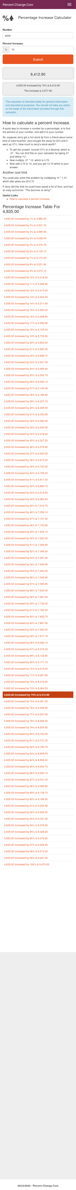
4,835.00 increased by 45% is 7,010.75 (26, 505)
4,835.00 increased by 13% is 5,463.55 (26, 297)
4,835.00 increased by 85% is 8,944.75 (26, 766)
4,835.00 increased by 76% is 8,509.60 (26, 707)
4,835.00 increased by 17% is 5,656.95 (26, 323)
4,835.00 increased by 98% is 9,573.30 (26, 851)
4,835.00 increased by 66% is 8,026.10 (26, 642)
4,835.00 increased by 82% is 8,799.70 (26, 747)
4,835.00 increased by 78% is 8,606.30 (26, 721)
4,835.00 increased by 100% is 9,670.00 (26, 864)
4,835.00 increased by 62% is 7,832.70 (26, 616)
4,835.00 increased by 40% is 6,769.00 (26, 473)
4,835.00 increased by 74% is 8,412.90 (26, 694)
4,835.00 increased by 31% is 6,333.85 (26, 414)
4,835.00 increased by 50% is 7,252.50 (26, 538)
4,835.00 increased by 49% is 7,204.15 (26, 531)
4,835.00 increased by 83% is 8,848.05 (26, 753)
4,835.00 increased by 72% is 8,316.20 (26, 681)
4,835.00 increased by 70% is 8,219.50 (26, 668)
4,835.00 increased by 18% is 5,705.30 (26, 329)
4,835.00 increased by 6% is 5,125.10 (25, 251)
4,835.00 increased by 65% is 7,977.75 (26, 636)
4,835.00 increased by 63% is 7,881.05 (26, 623)
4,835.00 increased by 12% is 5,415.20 (26, 290)
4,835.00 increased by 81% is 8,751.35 (26, 740)
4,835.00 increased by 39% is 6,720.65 (26, 466)
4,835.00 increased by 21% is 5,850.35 (26, 349)
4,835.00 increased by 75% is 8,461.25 (26, 701)
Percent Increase (13, 43)
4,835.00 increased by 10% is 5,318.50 (26, 277)
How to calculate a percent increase (30, 199)
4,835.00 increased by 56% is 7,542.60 (26, 577)
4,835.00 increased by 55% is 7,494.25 (26, 571)
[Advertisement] (38, 911)
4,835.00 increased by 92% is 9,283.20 (26, 812)
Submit (38, 59)
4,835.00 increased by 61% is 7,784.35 (26, 610)
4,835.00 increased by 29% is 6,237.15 (26, 401)
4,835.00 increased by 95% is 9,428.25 (26, 831)
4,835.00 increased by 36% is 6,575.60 (26, 447)
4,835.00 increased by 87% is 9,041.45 (26, 779)
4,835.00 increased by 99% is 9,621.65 (26, 857)
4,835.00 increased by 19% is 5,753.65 (26, 336)
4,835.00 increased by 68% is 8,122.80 (26, 655)
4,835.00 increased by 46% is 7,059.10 (26, 512)
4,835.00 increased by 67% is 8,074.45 (26, 649)
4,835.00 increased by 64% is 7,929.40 (26, 629)
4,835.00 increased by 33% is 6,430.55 (26, 427)
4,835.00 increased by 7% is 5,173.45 (25, 257)
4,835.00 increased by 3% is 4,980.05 (25, 231)
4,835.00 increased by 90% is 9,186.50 (26, 799)
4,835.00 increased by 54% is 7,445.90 (26, 564)
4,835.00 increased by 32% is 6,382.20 (26, 421)
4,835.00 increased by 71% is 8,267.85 (26, 675)
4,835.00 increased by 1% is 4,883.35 (25, 218)
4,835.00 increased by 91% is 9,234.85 (26, 805)
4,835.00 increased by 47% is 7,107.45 (26, 518)
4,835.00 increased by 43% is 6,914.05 (26, 492)
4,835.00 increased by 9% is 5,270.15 (25, 271)
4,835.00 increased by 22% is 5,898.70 (26, 355)
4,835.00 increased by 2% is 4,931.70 (25, 225)
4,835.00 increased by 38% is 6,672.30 (26, 460)
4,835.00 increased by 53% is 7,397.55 (26, 557)
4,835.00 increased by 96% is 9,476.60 (26, 838)
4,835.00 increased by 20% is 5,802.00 (26, 342)
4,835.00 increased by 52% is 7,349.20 (26, 551)
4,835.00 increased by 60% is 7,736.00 (26, 603)
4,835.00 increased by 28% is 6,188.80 (26, 394)
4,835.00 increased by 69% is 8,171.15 (26, 662)
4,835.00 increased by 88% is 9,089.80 (26, 786)
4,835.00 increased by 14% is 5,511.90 (26, 303)
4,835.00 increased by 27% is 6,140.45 (26, 388)
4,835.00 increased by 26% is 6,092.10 (26, 381)
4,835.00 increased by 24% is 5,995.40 (26, 368)
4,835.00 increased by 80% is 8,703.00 (26, 734)
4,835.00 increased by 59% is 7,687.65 (26, 597)
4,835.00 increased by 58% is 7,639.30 (26, 590)
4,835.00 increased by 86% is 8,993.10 (26, 773)
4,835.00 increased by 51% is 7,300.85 (26, 544)
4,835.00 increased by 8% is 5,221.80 (25, 264)
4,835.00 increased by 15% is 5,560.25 (26, 310)
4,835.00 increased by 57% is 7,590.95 (26, 584)
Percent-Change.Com (18, 4)
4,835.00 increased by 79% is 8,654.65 (26, 727)
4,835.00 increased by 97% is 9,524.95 (26, 844)
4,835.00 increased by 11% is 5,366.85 (26, 284)
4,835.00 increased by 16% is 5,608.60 (26, 316)
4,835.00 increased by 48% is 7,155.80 (26, 525)
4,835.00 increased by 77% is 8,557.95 (26, 714)
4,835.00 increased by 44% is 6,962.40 (26, 499)
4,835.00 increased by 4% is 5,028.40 (25, 238)
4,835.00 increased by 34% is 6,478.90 (26, 434)
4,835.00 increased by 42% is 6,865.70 (26, 486)
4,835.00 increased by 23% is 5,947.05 (26, 362)
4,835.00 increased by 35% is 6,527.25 (26, 440)
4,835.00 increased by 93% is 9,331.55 (26, 818)
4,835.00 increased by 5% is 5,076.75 (25, 244)
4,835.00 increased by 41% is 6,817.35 (26, 479)
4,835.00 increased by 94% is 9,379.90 (26, 825)
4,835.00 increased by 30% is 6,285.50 (26, 407)
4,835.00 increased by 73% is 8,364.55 (26, 688)
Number (7, 29)
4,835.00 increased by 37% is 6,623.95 (26, 453)
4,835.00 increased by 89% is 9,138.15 (26, 792)
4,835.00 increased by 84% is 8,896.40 (26, 760)
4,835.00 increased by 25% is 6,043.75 (26, 375)
